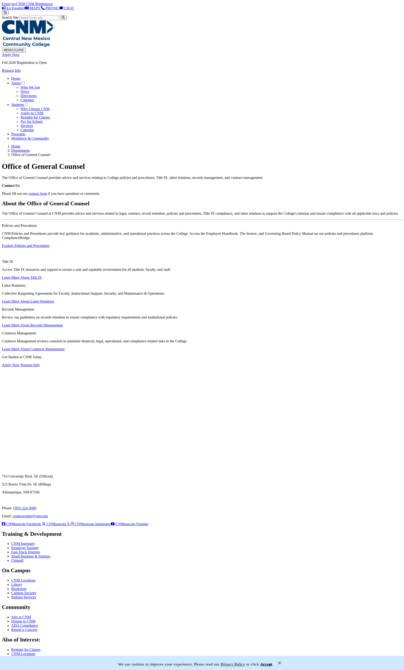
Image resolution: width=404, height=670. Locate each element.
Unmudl (17, 560)
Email (6, 4)
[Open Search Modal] (5, 12)
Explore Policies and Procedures (26, 246)
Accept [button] (266, 664)
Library (16, 585)
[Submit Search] (63, 17)
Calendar (27, 100)
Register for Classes (35, 117)
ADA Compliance (24, 625)
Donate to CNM (23, 621)
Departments (20, 150)
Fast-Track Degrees (25, 552)
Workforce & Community (30, 138)
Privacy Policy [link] (233, 664)
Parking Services (23, 597)
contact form (38, 194)
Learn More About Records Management (32, 325)
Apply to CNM (32, 113)
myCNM (18, 4)
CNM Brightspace (39, 4)
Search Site (10, 17)
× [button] (279, 662)
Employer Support (24, 548)
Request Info (11, 70)
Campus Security (23, 593)
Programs (18, 134)
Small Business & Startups (30, 556)
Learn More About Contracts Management (33, 349)
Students (17, 105)
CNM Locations (23, 580)
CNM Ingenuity (23, 544)
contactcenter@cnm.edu (30, 516)
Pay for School (32, 121)
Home (15, 78)
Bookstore (18, 589)
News (25, 92)
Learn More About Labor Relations (28, 301)
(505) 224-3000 (24, 508)
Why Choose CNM (35, 109)
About (16, 83)
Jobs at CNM (21, 617)
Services (27, 126)
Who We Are (30, 87)
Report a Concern (24, 630)
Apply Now (11, 55)
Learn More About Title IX (22, 277)
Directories (29, 96)
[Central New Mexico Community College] (28, 45)
